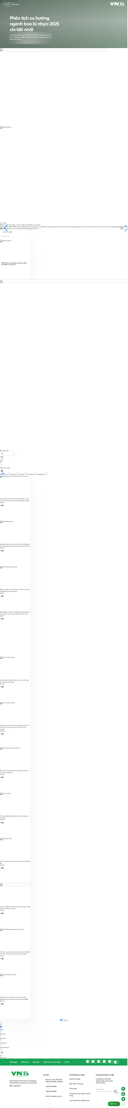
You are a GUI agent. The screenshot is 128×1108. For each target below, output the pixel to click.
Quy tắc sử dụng (74, 1079)
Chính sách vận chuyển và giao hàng (79, 1094)
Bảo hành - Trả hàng (76, 1084)
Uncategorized (40, 474)
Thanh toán (73, 1088)
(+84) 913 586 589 (51, 1086)
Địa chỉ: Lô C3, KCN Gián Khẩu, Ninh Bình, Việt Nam (54, 1080)
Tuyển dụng (25, 1062)
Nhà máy (13, 474)
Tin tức (67, 1062)
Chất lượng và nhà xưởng (52, 1062)
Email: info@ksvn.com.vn (54, 1096)
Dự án (6, 474)
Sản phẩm (21, 474)
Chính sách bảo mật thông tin (79, 1100)
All (1, 474)
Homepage (13, 1062)
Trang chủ (23, 42)
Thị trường (30, 474)
